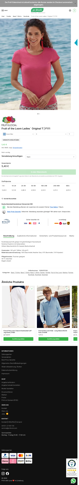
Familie (9, 16)
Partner (70, 272)
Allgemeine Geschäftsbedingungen (14, 363)
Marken (65, 272)
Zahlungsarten (7, 354)
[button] (74, 10)
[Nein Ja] (51, 157)
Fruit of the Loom (56, 272)
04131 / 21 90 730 (8, 426)
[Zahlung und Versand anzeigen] (39, 458)
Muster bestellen (8, 388)
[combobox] (18, 134)
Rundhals (26, 16)
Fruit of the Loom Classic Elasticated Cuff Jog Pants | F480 (17, 331)
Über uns (5, 411)
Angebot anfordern (8, 382)
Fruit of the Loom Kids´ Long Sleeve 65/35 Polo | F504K (52, 331)
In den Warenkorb (39, 172)
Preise (4, 397)
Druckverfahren (7, 392)
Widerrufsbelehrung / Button (12, 367)
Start (3, 16)
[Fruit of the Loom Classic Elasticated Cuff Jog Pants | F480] (18, 307)
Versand (19, 422)
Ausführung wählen (18, 339)
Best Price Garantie (8, 360)
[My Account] (70, 10)
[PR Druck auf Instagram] (3, 473)
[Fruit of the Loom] (9, 121)
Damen (42, 272)
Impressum (5, 374)
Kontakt (4, 408)
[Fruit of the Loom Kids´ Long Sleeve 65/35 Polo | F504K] (53, 307)
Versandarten (6, 357)
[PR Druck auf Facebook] (7, 473)
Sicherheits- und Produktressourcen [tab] (52, 236)
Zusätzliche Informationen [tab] (27, 236)
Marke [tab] (71, 236)
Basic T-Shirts (17, 16)
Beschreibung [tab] (8, 236)
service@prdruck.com (9, 428)
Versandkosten (17, 147)
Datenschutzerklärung (9, 370)
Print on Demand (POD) (10, 400)
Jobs (3, 414)
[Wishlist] (31, 288)
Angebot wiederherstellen (11, 385)
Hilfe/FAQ (11, 422)
